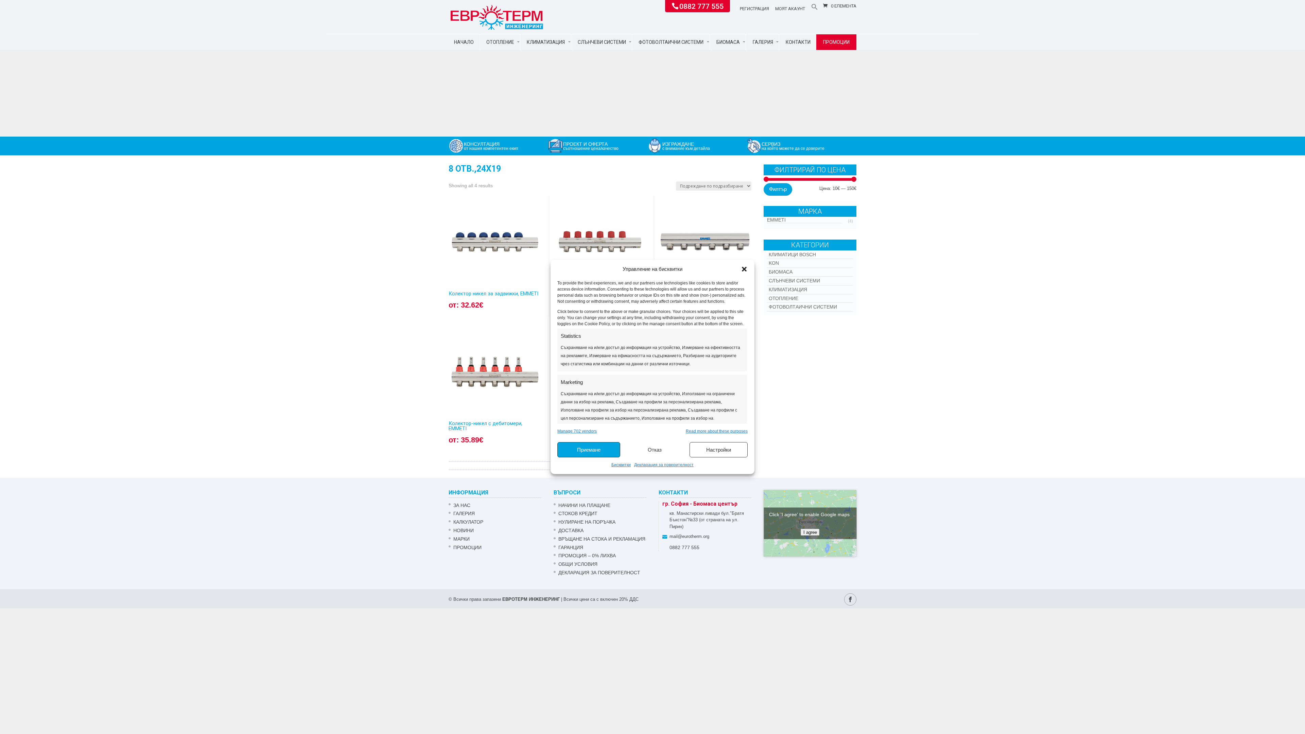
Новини (463, 530)
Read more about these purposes (717, 431)
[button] (744, 269)
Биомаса (728, 42)
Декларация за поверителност (664, 464)
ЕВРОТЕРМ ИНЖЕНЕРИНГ (531, 599)
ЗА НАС (461, 505)
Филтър (778, 189)
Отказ (655, 450)
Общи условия (577, 564)
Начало (464, 42)
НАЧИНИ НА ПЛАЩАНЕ (584, 505)
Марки (461, 539)
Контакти (798, 42)
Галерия (763, 42)
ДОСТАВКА (571, 530)
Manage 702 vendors (577, 431)
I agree (810, 532)
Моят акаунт (790, 8)
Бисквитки (621, 464)
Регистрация (754, 8)
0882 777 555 (701, 5)
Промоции (836, 42)
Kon (774, 263)
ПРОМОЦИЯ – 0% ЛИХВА (587, 555)
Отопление (500, 42)
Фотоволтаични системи (671, 42)
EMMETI (776, 220)
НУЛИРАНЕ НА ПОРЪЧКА (586, 522)
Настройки (718, 450)
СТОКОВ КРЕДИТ (577, 513)
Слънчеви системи (602, 42)
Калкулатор (468, 522)
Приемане (589, 450)
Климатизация (546, 42)
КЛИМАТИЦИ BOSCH (792, 254)
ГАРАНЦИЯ (570, 547)
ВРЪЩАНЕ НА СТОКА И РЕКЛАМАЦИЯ (601, 539)
